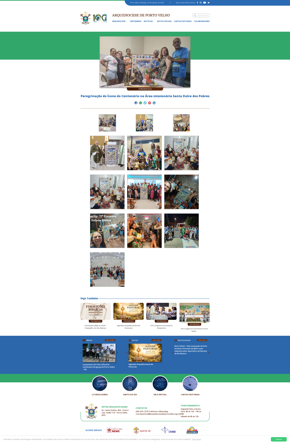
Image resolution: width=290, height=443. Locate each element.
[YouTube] (204, 3)
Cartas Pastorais (183, 21)
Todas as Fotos (156, 340)
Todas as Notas (202, 340)
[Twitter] (209, 3)
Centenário (135, 21)
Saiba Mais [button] (196, 439)
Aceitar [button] (279, 439)
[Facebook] (197, 3)
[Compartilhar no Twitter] (145, 103)
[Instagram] (201, 3)
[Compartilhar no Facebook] (136, 103)
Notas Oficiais (164, 21)
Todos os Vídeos (110, 340)
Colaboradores (202, 21)
